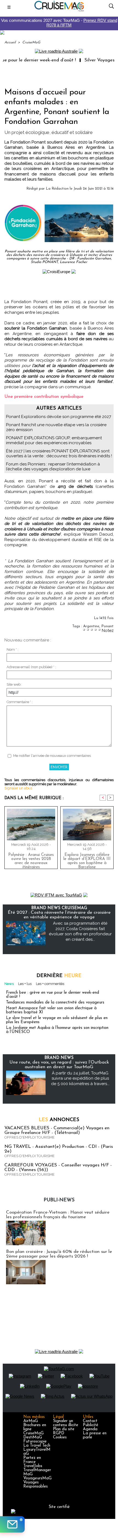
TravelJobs (32, 1466)
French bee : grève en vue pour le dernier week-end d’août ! (52, 995)
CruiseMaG (31, 42)
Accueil (10, 42)
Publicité (90, 1425)
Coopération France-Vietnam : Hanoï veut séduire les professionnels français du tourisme (57, 1214)
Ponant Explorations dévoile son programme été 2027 (58, 416)
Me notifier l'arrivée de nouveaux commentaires (52, 756)
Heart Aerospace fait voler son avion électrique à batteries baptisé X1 (51, 1010)
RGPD (58, 1433)
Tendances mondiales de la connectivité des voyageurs (55, 1003)
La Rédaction (57, 188)
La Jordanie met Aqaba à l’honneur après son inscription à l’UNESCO (57, 1030)
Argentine (91, 626)
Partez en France (32, 1460)
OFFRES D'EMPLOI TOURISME (29, 1137)
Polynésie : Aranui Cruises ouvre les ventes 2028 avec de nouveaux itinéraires (31, 860)
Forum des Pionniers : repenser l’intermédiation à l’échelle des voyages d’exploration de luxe (53, 466)
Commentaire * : (20, 702)
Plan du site (63, 1429)
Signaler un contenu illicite (65, 1423)
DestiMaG (32, 1437)
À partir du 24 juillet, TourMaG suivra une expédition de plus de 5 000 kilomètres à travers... (80, 1078)
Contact (90, 1421)
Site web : (14, 684)
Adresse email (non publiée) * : (31, 667)
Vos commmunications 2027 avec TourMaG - (59, 22)
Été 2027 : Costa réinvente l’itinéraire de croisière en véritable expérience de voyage (59, 914)
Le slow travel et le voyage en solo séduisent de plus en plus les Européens (57, 1020)
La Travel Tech (36, 1446)
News (9, 984)
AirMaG (30, 1421)
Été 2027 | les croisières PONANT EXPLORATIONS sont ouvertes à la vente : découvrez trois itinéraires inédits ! (59, 453)
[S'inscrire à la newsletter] (12, 1524)
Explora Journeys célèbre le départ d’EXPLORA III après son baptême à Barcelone (87, 860)
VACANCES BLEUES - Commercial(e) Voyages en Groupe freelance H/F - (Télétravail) (56, 1130)
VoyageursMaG (37, 1478)
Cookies (60, 1437)
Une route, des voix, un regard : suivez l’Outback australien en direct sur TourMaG (59, 1064)
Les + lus (25, 984)
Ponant (107, 626)
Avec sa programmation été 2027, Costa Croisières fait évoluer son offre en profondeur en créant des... (80, 931)
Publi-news (59, 1200)
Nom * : (12, 649)
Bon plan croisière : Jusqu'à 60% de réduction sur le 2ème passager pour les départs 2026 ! (59, 1254)
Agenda (90, 1429)
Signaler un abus (18, 788)
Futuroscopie (35, 1442)
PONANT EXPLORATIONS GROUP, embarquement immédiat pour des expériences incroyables (54, 440)
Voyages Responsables (35, 1484)
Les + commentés (50, 984)
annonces (59, 1120)
